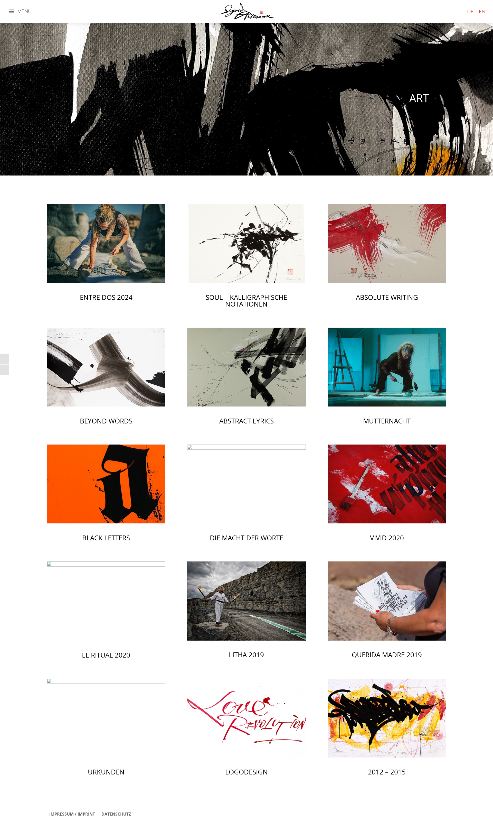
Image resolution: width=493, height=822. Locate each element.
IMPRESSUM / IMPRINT (72, 814)
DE (470, 11)
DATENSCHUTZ (116, 814)
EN (482, 11)
